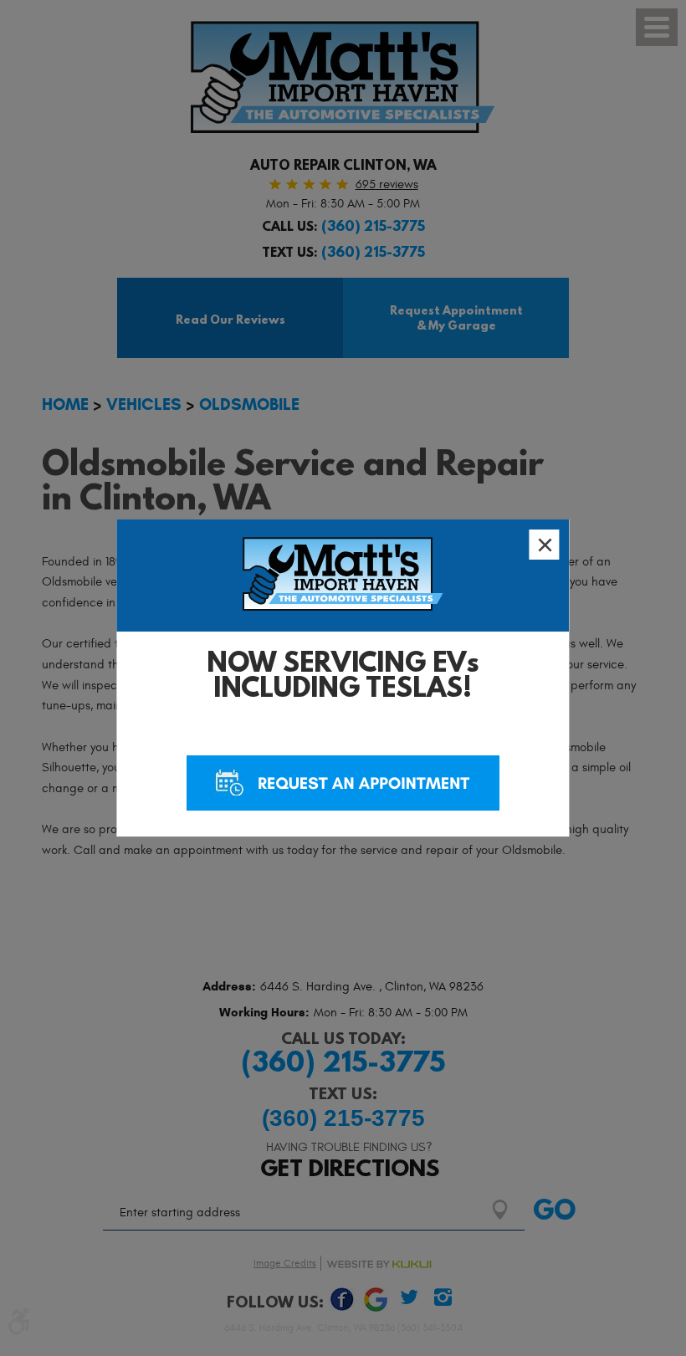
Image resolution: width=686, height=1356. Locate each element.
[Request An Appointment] (343, 783)
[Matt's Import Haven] (343, 577)
